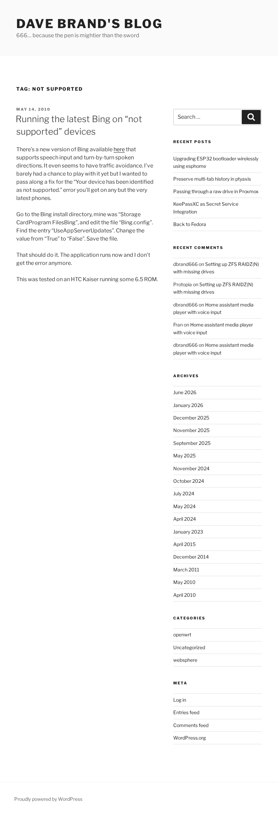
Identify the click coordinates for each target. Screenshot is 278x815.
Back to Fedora (189, 224)
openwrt (182, 634)
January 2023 (188, 532)
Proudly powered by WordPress (48, 799)
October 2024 (188, 481)
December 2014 (191, 557)
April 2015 (184, 544)
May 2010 (184, 582)
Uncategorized (189, 647)
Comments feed (191, 725)
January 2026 (188, 405)
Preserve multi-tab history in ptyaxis (212, 179)
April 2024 (184, 519)
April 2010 (184, 595)
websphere (185, 660)
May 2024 (184, 506)
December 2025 (191, 418)
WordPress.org (189, 738)
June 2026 (184, 392)
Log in (179, 700)
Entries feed (186, 712)
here (119, 149)
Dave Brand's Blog (89, 23)
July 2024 (183, 493)
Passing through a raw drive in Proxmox (216, 191)
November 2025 (191, 430)
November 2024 (191, 468)
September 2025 (192, 443)
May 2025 (184, 455)
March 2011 (186, 569)
